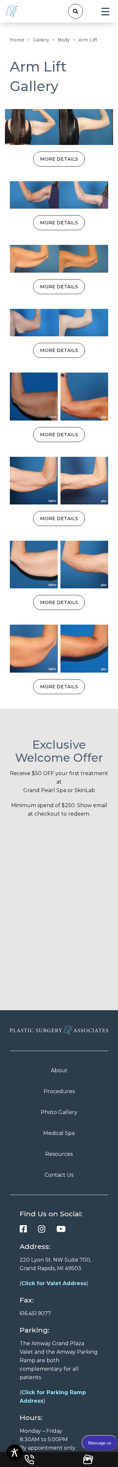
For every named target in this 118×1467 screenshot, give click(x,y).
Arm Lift (87, 40)
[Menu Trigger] (105, 12)
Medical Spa (59, 1133)
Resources (59, 1154)
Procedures (59, 1091)
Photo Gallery (59, 1112)
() (54, 1283)
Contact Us (59, 1175)
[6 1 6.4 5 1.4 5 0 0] (29, 1459)
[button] (75, 11)
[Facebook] (23, 1229)
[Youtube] (61, 1229)
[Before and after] (59, 127)
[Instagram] (41, 1229)
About (59, 1070)
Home (17, 40)
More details (59, 159)
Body (64, 40)
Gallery (41, 40)
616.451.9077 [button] (35, 1313)
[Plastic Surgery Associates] (12, 10)
